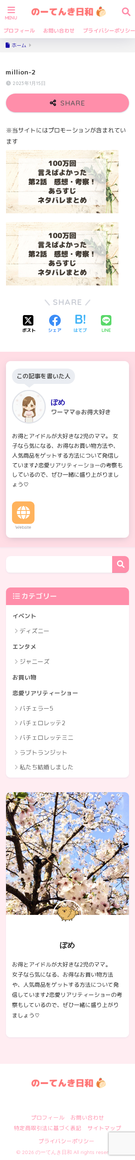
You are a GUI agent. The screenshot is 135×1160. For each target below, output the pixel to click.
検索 (120, 564)
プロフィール (19, 30)
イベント (24, 616)
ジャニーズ (35, 661)
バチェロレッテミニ (47, 737)
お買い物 (24, 677)
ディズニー (35, 631)
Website (23, 527)
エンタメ (24, 646)
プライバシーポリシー (66, 1141)
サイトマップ (104, 1128)
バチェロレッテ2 (42, 723)
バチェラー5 (36, 708)
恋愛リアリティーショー (45, 693)
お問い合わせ (59, 30)
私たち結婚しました (47, 767)
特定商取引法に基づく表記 (47, 1128)
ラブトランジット (44, 752)
